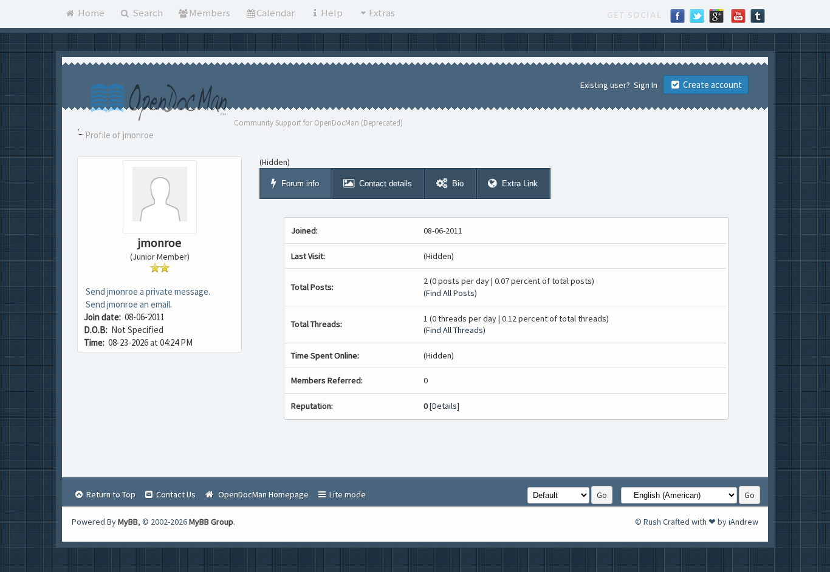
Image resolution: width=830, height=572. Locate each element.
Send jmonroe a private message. (147, 291)
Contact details (385, 183)
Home (90, 12)
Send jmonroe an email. (128, 304)
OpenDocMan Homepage (261, 494)
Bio (458, 183)
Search (147, 12)
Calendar (275, 12)
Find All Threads (454, 330)
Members (209, 12)
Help (332, 12)
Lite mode (347, 494)
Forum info (300, 183)
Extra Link (520, 183)
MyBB (128, 521)
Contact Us (175, 494)
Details (444, 405)
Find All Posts (450, 293)
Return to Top (109, 494)
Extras (382, 12)
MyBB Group (211, 521)
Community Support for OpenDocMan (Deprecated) (318, 123)
